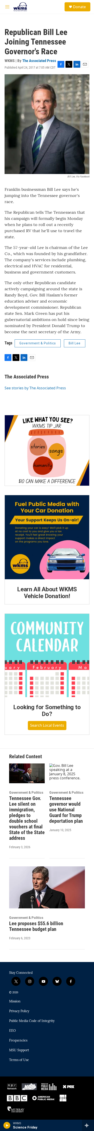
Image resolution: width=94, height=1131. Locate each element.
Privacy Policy (19, 1011)
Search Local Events (47, 725)
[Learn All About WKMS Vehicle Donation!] (47, 537)
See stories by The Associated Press (35, 387)
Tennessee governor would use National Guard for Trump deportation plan (66, 809)
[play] (7, 1125)
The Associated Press (39, 60)
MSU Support (19, 1050)
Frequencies (18, 1040)
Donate (79, 7)
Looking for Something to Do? (47, 710)
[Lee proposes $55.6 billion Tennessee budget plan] (47, 887)
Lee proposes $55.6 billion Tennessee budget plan (36, 926)
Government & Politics (37, 343)
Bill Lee (75, 343)
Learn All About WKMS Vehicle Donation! (47, 592)
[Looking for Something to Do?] (47, 655)
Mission (15, 1001)
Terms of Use (19, 1060)
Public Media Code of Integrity (32, 1021)
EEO (12, 1031)
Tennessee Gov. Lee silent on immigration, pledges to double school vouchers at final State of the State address (27, 818)
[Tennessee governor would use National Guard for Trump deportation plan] (67, 773)
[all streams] (88, 1125)
